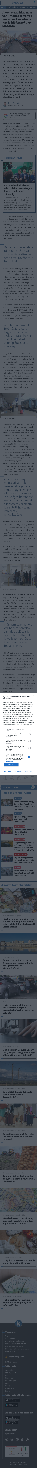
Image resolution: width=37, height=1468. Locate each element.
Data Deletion (8, 771)
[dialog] (18, 734)
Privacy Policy (29, 771)
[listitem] (18, 730)
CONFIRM (11, 765)
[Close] (33, 696)
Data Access (18, 771)
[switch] (29, 734)
